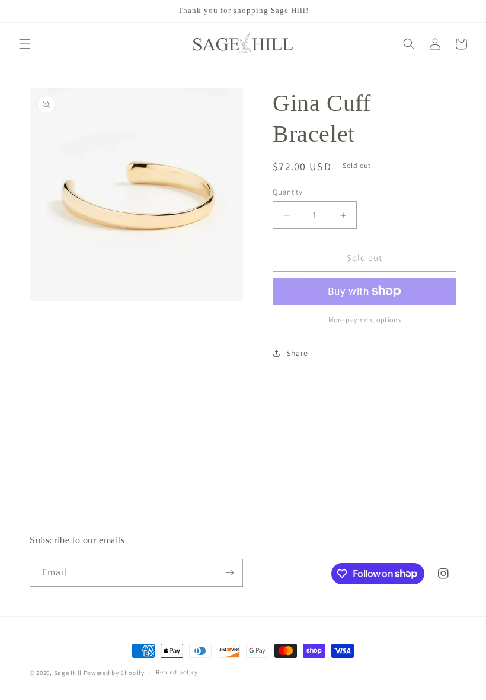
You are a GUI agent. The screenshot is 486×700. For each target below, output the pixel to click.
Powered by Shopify (114, 673)
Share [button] (297, 353)
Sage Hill (68, 673)
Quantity (287, 192)
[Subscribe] (229, 573)
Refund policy (177, 672)
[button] (25, 44)
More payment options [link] (364, 319)
